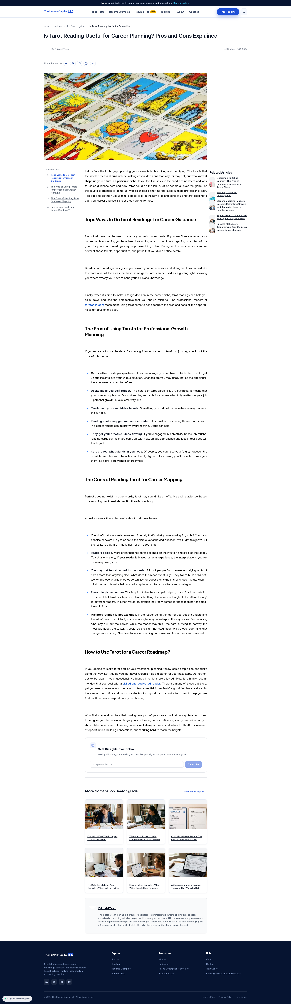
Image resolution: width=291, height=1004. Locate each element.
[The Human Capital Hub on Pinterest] (69, 982)
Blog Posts (98, 11)
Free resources (167, 973)
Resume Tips (145, 11)
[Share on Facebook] (73, 63)
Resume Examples (119, 11)
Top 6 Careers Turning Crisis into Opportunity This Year (232, 217)
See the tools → (181, 3)
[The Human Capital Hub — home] (59, 12)
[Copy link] (93, 63)
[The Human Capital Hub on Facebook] (62, 982)
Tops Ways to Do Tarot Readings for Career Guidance (63, 178)
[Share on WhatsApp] (86, 63)
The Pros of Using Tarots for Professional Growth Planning (64, 189)
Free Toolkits (228, 11)
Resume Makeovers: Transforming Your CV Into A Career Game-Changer (232, 227)
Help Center (212, 968)
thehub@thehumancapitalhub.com (223, 973)
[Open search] (244, 11)
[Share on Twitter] (66, 63)
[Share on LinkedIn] (79, 63)
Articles (58, 26)
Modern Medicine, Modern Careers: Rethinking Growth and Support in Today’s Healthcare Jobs (231, 205)
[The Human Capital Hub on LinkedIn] (46, 982)
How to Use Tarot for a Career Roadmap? (63, 208)
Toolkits (165, 11)
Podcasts (164, 964)
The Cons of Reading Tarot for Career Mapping (65, 200)
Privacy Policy (226, 997)
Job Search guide (76, 26)
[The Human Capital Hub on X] (54, 982)
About (180, 11)
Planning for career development (227, 194)
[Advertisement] (228, 114)
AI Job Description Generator (174, 968)
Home (47, 26)
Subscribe (193, 764)
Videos (162, 959)
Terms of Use (208, 997)
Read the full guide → (195, 791)
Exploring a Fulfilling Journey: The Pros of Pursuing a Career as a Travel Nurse (229, 182)
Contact (194, 11)
